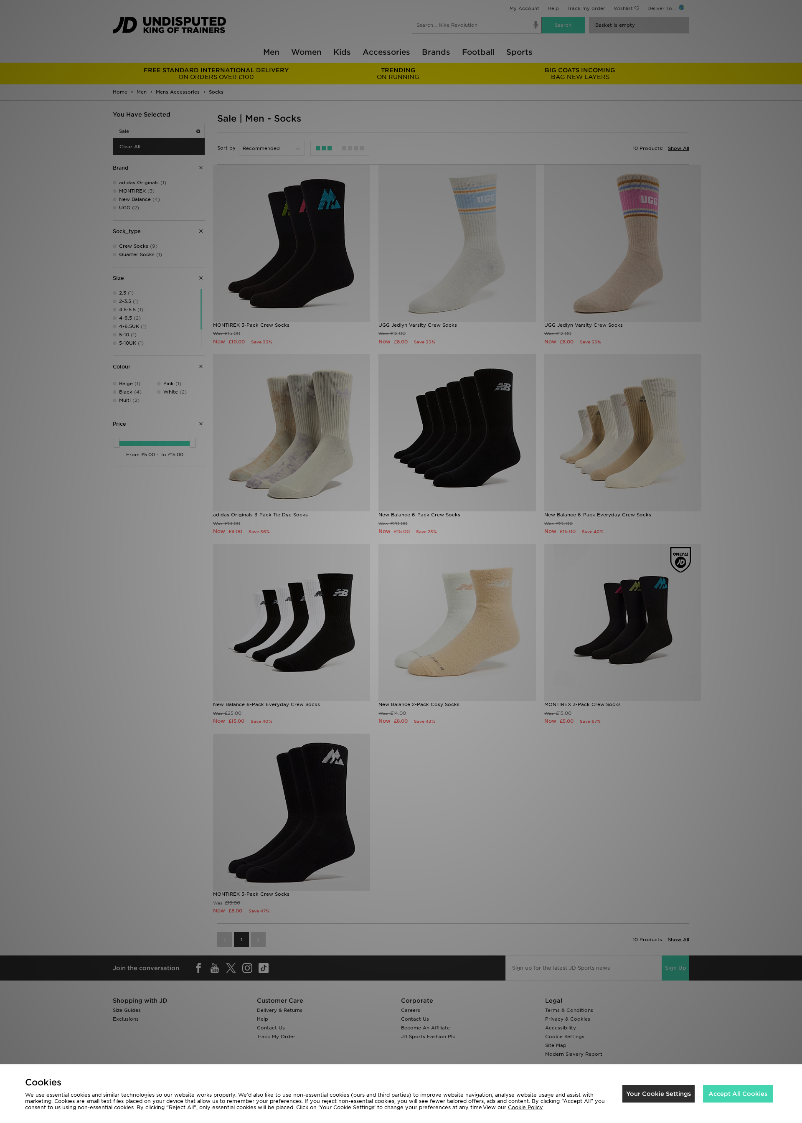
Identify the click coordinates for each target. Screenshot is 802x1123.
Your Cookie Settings (658, 1093)
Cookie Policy (525, 1107)
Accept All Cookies (737, 1093)
